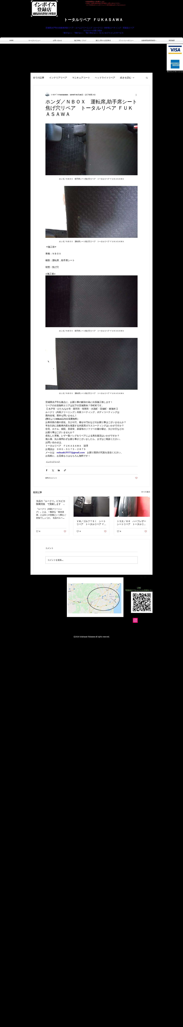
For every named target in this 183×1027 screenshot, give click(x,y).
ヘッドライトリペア (105, 77)
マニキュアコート (81, 77)
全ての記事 (38, 77)
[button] (147, 78)
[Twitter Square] (145, 577)
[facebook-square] (149, 577)
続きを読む (125, 77)
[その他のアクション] (136, 94)
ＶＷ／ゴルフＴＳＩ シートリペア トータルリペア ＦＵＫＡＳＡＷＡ (91, 523)
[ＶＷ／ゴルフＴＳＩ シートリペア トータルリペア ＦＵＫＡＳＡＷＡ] (92, 507)
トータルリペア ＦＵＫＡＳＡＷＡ (93, 19)
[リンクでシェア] (65, 470)
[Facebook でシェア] (46, 470)
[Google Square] (141, 577)
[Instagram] (135, 620)
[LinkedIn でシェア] (59, 470)
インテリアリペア (58, 77)
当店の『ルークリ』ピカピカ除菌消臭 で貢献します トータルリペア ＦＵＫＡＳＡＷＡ (51, 503)
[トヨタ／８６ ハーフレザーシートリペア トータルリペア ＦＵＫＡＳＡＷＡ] (132, 507)
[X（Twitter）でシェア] (53, 470)
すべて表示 (145, 492)
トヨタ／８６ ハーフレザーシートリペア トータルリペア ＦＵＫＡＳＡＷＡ (131, 523)
